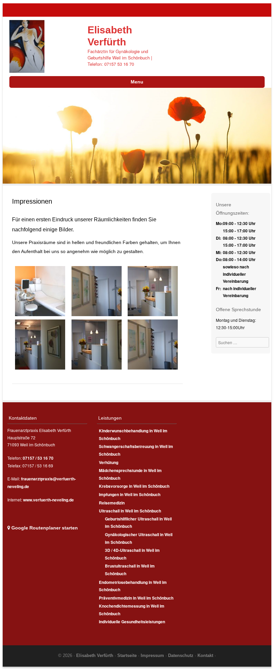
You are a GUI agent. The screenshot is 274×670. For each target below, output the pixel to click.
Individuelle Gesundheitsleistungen (132, 622)
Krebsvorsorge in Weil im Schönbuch (134, 486)
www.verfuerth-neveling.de (48, 500)
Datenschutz (181, 655)
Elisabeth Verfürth (94, 655)
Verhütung (108, 462)
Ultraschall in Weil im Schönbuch (130, 511)
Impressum (153, 655)
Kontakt (206, 655)
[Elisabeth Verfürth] (26, 45)
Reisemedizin (112, 503)
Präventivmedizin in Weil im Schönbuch (136, 598)
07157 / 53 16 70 (38, 458)
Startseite (127, 655)
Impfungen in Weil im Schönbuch (129, 494)
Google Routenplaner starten (44, 527)
